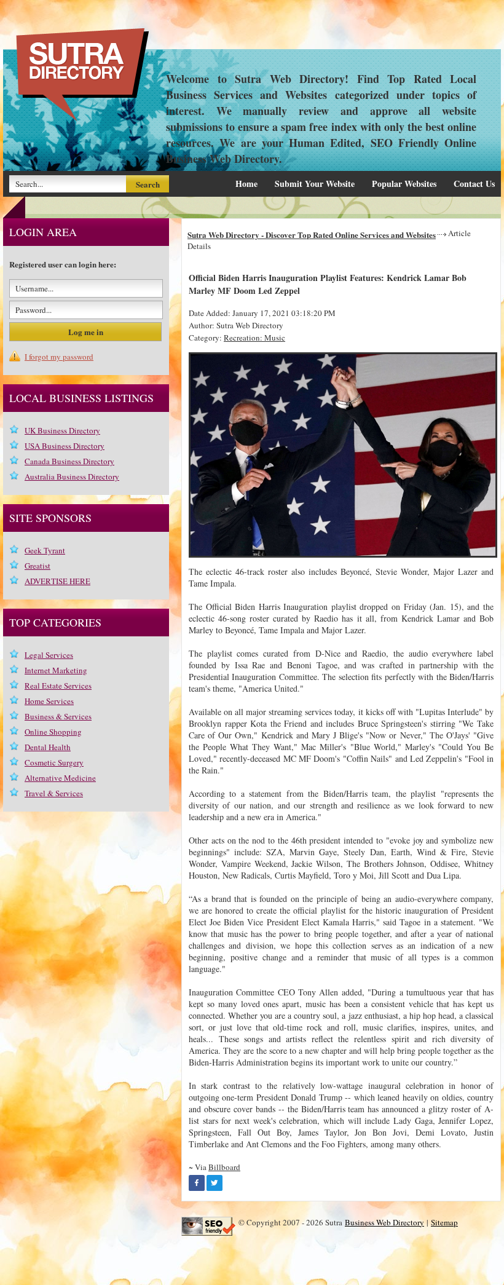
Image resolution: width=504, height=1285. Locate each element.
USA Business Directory (64, 445)
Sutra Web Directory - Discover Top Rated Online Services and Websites (311, 234)
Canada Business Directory (69, 461)
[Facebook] (197, 1183)
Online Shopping (53, 731)
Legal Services (49, 654)
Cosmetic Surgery (54, 762)
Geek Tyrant (45, 550)
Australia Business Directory (72, 476)
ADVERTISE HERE (57, 581)
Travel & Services (54, 793)
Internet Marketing (56, 670)
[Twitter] (214, 1183)
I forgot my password (59, 356)
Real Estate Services (58, 685)
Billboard (224, 1166)
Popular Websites (404, 183)
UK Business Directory (62, 430)
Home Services (49, 700)
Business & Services (58, 716)
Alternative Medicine (60, 777)
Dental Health (48, 747)
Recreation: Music (254, 337)
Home (246, 183)
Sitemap (444, 1222)
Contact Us (474, 183)
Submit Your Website (315, 183)
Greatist (37, 565)
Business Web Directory (384, 1222)
